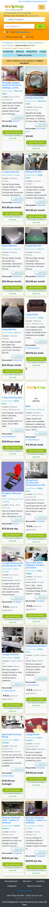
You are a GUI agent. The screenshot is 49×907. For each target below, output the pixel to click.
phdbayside (17, 202)
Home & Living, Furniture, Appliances (28, 43)
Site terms (27, 881)
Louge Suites (32, 314)
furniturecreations (8, 691)
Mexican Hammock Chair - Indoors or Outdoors (11, 820)
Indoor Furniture (7, 91)
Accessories (8, 51)
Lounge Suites (32, 734)
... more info (17, 117)
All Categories (7, 43)
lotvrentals (41, 768)
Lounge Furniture (10, 654)
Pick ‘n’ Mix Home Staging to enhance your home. (35, 565)
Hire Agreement (11, 881)
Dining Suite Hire (34, 171)
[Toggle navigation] (41, 7)
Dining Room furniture (36, 646)
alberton (16, 121)
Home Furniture (7, 45)
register (28, 1)
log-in (20, 1)
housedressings (8, 776)
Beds (28, 406)
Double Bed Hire (33, 245)
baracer (16, 524)
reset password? (40, 1)
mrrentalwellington (33, 348)
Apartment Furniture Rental (11, 735)
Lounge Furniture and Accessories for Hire (12, 564)
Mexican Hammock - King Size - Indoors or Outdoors (36, 820)
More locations (22, 32)
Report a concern (34, 886)
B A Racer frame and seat (11, 494)
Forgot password (24, 891)
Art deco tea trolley (35, 98)
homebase (40, 521)
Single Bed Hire (9, 329)
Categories (11, 886)
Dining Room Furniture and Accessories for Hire (35, 482)
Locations (40, 881)
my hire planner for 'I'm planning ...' (18, 13)
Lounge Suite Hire (10, 171)
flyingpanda (17, 853)
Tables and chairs (24, 55)
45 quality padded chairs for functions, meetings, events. (12, 85)
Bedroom (20, 51)
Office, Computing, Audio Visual (12, 499)
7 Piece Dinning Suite (12, 397)
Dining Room (31, 51)
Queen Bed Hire (9, 245)
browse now (33, 16)
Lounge (43, 51)
